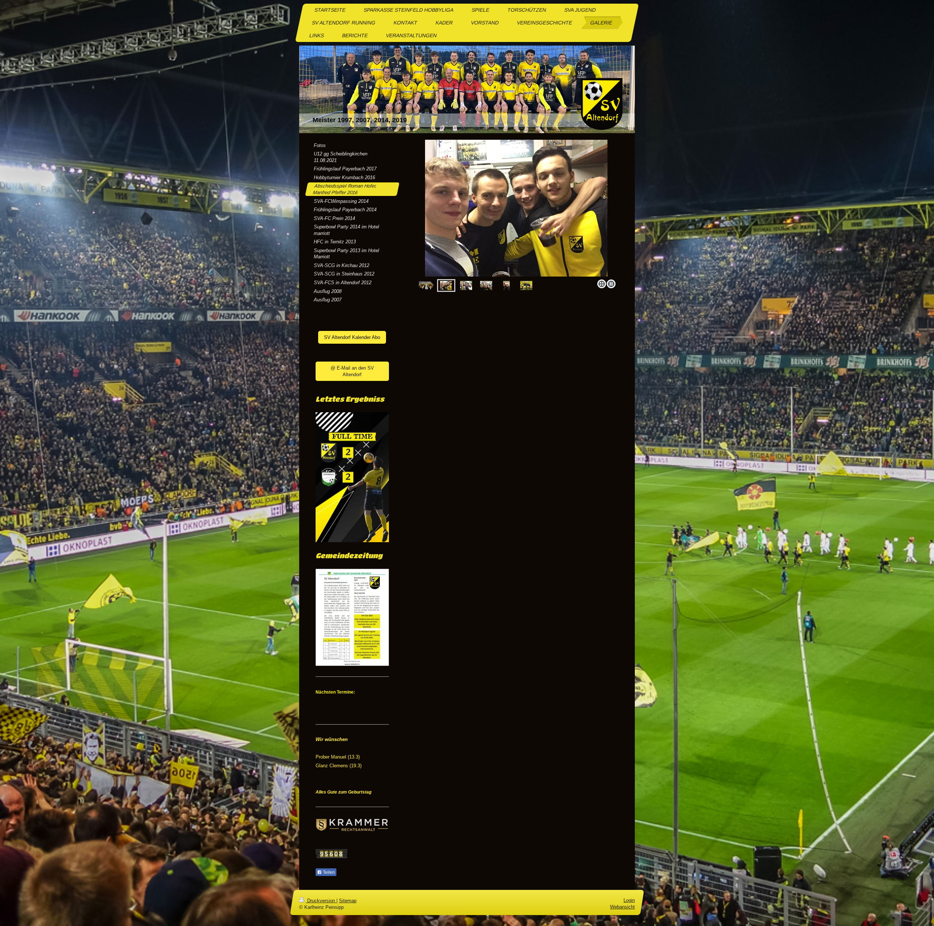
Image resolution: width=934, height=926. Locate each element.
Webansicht (622, 907)
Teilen (328, 872)
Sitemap (347, 900)
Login (629, 900)
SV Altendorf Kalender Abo (352, 337)
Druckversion (321, 900)
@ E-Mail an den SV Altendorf (352, 371)
